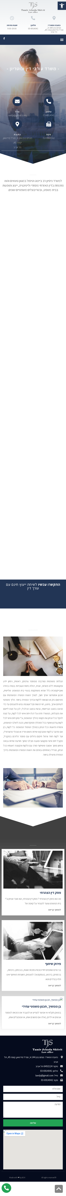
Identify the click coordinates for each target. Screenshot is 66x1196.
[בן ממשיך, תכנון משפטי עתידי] (33, 1000)
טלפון (49, 111)
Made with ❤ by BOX (17, 1177)
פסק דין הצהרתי (50, 892)
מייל (17, 111)
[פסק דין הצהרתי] (33, 870)
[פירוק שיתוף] (33, 941)
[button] (61, 39)
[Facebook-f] (4, 38)
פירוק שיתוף (53, 964)
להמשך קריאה (54, 909)
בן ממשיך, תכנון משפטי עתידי (41, 1006)
